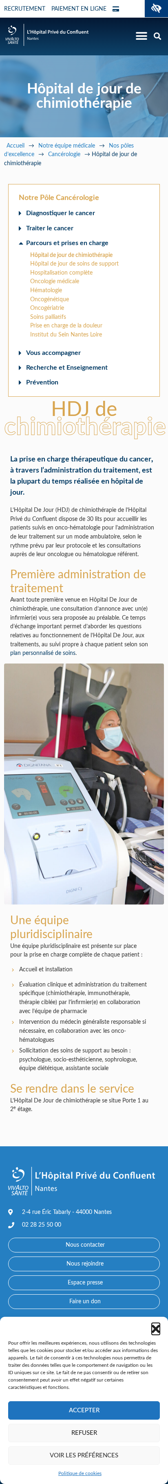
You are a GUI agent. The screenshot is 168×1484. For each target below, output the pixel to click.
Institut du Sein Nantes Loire (66, 335)
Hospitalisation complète (61, 273)
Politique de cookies (80, 1473)
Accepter (84, 1410)
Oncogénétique (49, 299)
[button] (156, 8)
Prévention (42, 382)
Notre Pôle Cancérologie (59, 198)
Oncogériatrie (47, 308)
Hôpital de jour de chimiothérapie (71, 255)
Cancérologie (64, 154)
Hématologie (46, 290)
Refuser (84, 1433)
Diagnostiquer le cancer (60, 213)
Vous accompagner (53, 353)
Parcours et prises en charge (67, 243)
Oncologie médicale (54, 281)
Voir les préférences (84, 1455)
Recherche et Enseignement (67, 367)
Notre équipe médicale (66, 146)
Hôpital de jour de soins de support (74, 264)
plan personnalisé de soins (42, 653)
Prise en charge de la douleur (66, 326)
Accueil (15, 146)
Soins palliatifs (48, 317)
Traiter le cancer (49, 228)
